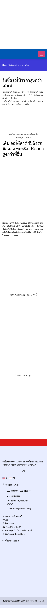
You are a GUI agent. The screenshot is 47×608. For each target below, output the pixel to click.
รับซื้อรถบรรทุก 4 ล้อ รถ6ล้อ (13, 534)
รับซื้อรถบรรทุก (8, 523)
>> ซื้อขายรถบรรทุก (10, 541)
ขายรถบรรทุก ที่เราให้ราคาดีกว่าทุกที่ (17, 530)
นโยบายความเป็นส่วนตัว (12, 516)
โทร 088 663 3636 (10, 235)
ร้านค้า (5, 520)
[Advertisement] (23, 24)
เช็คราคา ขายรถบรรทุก (11, 527)
